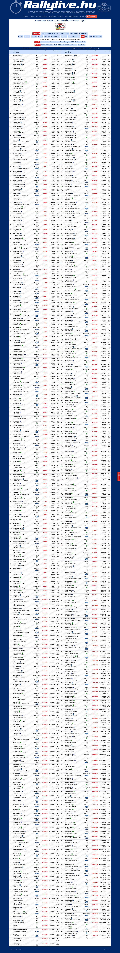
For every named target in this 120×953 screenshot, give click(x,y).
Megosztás (83, 33)
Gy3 (29, 36)
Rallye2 (32, 16)
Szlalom (59, 16)
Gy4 (41, 36)
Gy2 (25, 36)
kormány (67, 45)
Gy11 (86, 36)
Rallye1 (26, 16)
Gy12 (90, 36)
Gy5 (45, 36)
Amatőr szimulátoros (47, 45)
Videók (83, 16)
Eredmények (36, 33)
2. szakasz (54, 36)
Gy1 (22, 36)
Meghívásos (52, 16)
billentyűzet (81, 45)
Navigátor (67, 42)
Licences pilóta (54, 42)
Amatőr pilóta (44, 42)
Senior (84, 42)
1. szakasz (34, 36)
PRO (72, 42)
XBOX (59, 45)
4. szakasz (99, 36)
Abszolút (36, 42)
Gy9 (69, 36)
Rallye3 (38, 16)
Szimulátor (74, 16)
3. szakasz (74, 36)
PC (63, 45)
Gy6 (49, 36)
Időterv (43, 33)
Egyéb (66, 16)
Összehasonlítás (64, 33)
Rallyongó (78, 42)
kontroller (74, 45)
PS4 (55, 45)
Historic (44, 16)
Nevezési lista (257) (52, 33)
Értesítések (92, 16)
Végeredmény (74, 33)
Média (61, 42)
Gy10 (82, 36)
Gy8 (65, 36)
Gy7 (62, 36)
